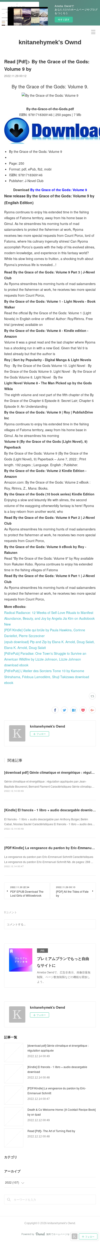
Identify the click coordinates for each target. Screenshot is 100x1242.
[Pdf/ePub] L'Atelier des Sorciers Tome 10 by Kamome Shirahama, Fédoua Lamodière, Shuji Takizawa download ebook (46, 676)
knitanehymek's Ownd (50, 42)
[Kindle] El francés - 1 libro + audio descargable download (50, 810)
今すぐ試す (64, 19)
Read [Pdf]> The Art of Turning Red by (51, 1131)
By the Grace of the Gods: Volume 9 (58, 189)
